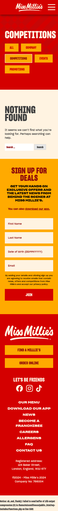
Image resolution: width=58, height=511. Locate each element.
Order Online (29, 362)
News (29, 415)
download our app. (37, 209)
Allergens (29, 438)
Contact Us (29, 450)
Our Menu (29, 402)
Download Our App (29, 408)
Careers (29, 432)
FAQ (29, 444)
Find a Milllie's (29, 349)
